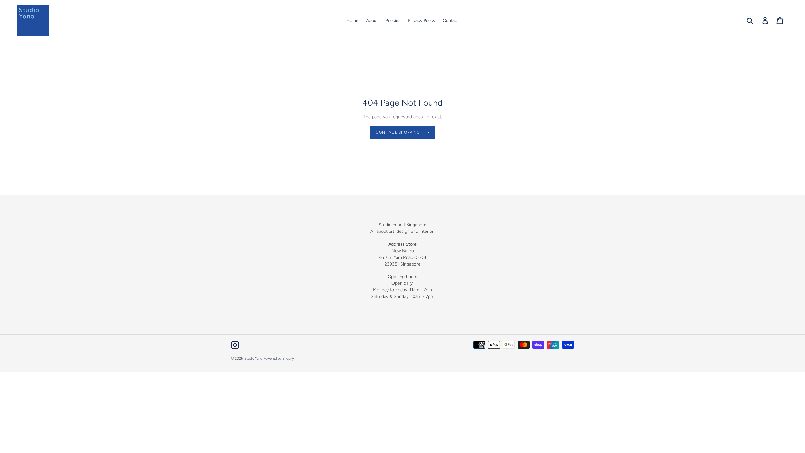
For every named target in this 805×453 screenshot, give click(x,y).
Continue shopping (398, 132)
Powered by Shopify (279, 358)
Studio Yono (253, 358)
